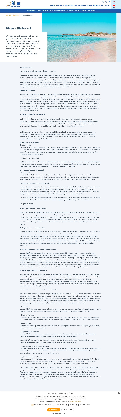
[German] (114, 5)
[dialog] (60, 404)
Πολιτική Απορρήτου (75, 401)
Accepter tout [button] (53, 409)
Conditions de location (85, 5)
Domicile (52, 5)
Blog (75, 5)
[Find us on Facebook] (103, 2)
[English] (114, 1)
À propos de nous (98, 5)
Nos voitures (60, 5)
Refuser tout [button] (68, 409)
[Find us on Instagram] (106, 2)
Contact (107, 5)
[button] (60, 414)
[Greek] (114, 3)
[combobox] (119, 393)
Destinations (69, 5)
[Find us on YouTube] (109, 2)
